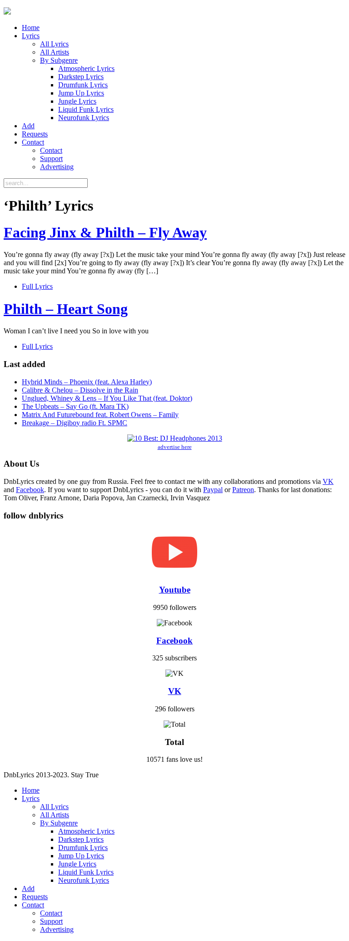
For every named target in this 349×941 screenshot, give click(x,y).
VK (328, 481)
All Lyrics (54, 44)
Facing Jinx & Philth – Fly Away (105, 232)
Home (31, 27)
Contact (33, 142)
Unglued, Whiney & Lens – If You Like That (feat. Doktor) (107, 398)
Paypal (213, 489)
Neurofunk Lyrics (83, 117)
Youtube (174, 589)
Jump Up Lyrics (81, 93)
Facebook (30, 489)
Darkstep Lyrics (81, 77)
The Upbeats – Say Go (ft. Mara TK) (75, 406)
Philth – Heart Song (66, 309)
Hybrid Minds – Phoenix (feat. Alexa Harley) (87, 382)
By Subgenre (59, 60)
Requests (35, 134)
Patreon (243, 489)
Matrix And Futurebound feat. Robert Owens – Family (100, 414)
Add (28, 126)
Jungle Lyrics (77, 101)
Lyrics (31, 36)
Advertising (57, 167)
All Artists (54, 52)
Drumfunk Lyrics (83, 85)
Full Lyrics (37, 286)
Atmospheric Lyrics (86, 68)
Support (51, 158)
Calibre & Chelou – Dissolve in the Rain (80, 390)
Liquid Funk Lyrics (86, 109)
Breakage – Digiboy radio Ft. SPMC (74, 423)
